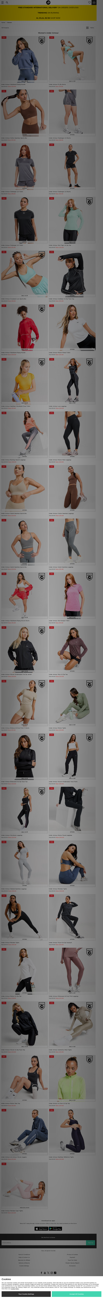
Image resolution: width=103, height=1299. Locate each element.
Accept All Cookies (77, 1294)
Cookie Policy (15, 1289)
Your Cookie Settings (26, 1294)
